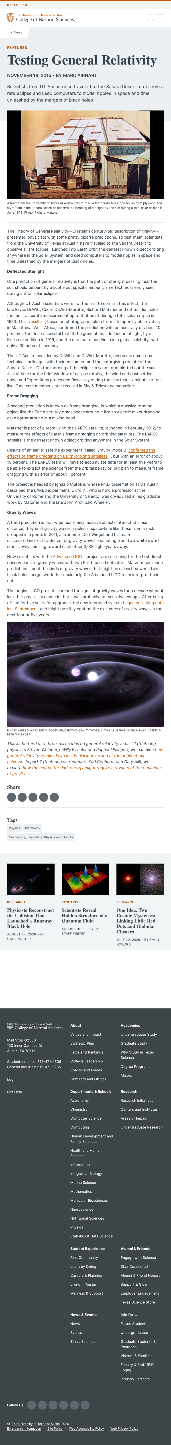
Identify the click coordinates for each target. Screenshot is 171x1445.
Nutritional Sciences (87, 1218)
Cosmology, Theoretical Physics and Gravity (41, 837)
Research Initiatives (137, 1100)
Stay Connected (134, 1266)
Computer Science (86, 1118)
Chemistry (79, 1109)
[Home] (8, 32)
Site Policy (55, 1428)
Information (80, 1164)
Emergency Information (24, 1428)
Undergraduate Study (139, 1034)
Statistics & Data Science (91, 1236)
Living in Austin (83, 1284)
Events (76, 1332)
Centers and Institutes (139, 1109)
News (18, 32)
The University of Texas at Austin (36, 1424)
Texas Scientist (83, 1341)
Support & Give (134, 1284)
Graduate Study (134, 1043)
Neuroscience (81, 1209)
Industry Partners (135, 1379)
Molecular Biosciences (89, 1200)
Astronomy (32, 828)
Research (16, 902)
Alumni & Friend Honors (140, 1275)
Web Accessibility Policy (86, 1428)
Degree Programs (135, 1066)
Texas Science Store (138, 1302)
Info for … (129, 1314)
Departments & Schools (91, 1091)
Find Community (84, 1257)
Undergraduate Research (142, 1127)
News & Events (83, 1314)
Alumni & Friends (135, 1248)
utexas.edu (17, 5)
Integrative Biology (86, 1173)
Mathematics (81, 1191)
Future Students (134, 1323)
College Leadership (86, 1061)
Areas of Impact (134, 1118)
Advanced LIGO (67, 556)
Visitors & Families (136, 1355)
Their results (30, 321)
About (75, 1025)
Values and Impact (85, 1034)
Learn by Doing (83, 1266)
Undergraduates (134, 1332)
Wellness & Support (86, 1293)
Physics (14, 828)
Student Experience (87, 1248)
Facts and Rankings (86, 1052)
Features (17, 47)
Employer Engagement (140, 1293)
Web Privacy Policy (124, 1428)
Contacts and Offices (88, 1079)
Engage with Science (138, 1257)
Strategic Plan (82, 1043)
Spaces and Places (86, 1070)
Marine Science (83, 1182)
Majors (126, 1075)
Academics (130, 1025)
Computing (79, 1127)
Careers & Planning (86, 1275)
